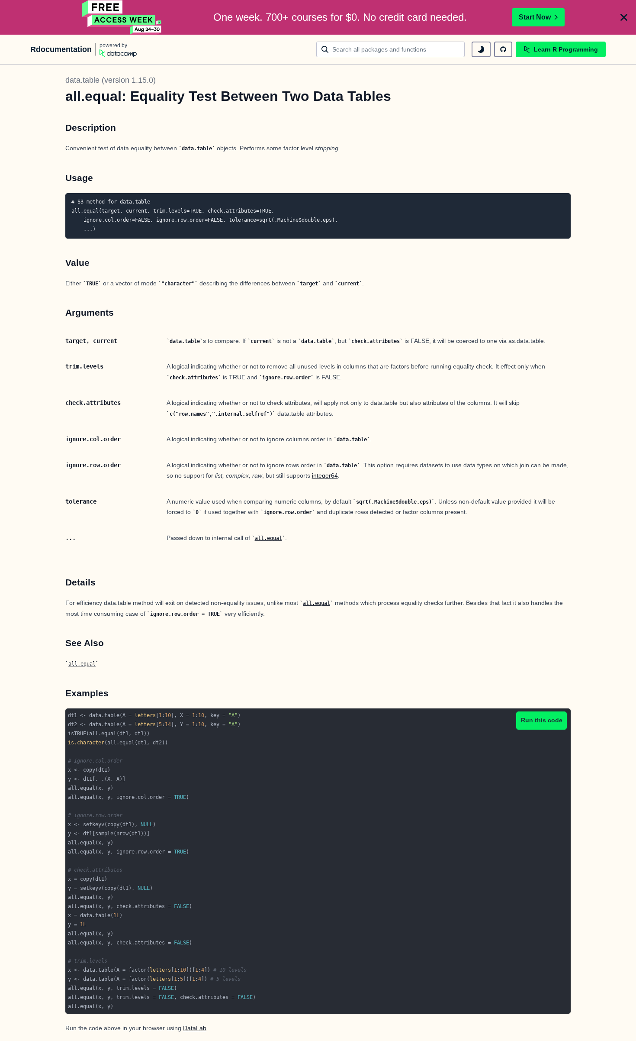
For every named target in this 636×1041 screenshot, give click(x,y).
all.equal (268, 538)
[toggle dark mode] (481, 49)
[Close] (624, 17)
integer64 (325, 475)
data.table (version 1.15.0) (110, 80)
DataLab (194, 1028)
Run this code (541, 720)
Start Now (535, 17)
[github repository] (503, 49)
